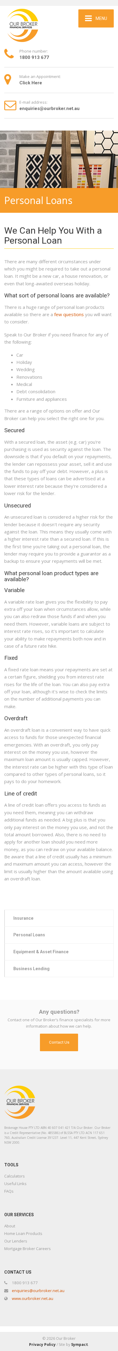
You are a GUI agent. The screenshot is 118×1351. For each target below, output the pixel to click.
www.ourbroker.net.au (32, 1298)
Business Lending (31, 968)
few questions (69, 314)
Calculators (14, 1176)
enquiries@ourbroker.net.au (38, 1290)
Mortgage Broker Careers (27, 1248)
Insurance (23, 918)
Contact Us (59, 1042)
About (9, 1226)
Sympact (79, 1344)
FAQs (9, 1191)
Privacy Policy (42, 1344)
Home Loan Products (23, 1233)
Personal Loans (29, 934)
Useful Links (15, 1183)
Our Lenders (15, 1241)
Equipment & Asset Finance (41, 951)
